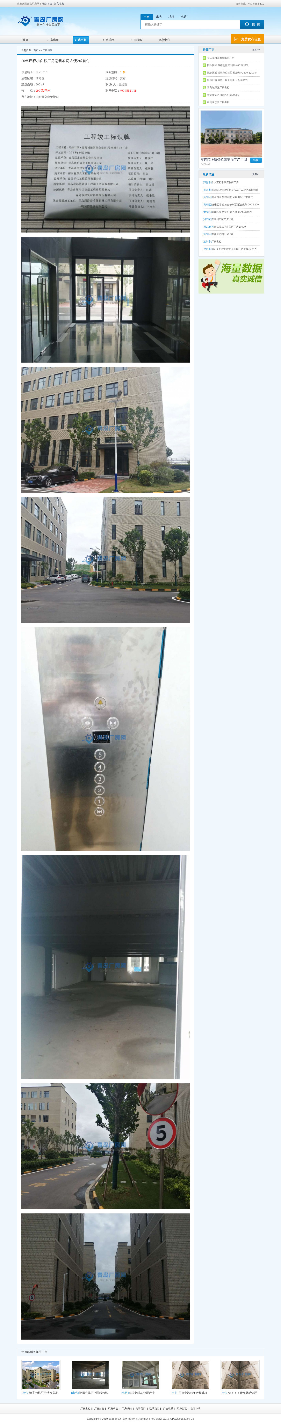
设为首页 (47, 3)
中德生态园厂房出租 (218, 102)
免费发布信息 (251, 39)
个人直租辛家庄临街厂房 (220, 57)
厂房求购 (136, 39)
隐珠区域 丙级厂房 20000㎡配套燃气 (227, 80)
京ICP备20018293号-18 (180, 1418)
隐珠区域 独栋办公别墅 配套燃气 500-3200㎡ (232, 72)
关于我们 (140, 1408)
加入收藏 (59, 3)
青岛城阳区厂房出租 (218, 87)
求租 (171, 16)
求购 (184, 16)
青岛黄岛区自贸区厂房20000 (223, 94)
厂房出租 (53, 39)
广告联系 (168, 1408)
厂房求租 (108, 39)
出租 (147, 16)
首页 (25, 39)
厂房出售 (81, 39)
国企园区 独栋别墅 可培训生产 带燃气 (227, 65)
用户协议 (182, 1408)
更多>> (256, 49)
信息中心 (164, 39)
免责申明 (196, 1408)
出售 (159, 16)
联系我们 (154, 1408)
